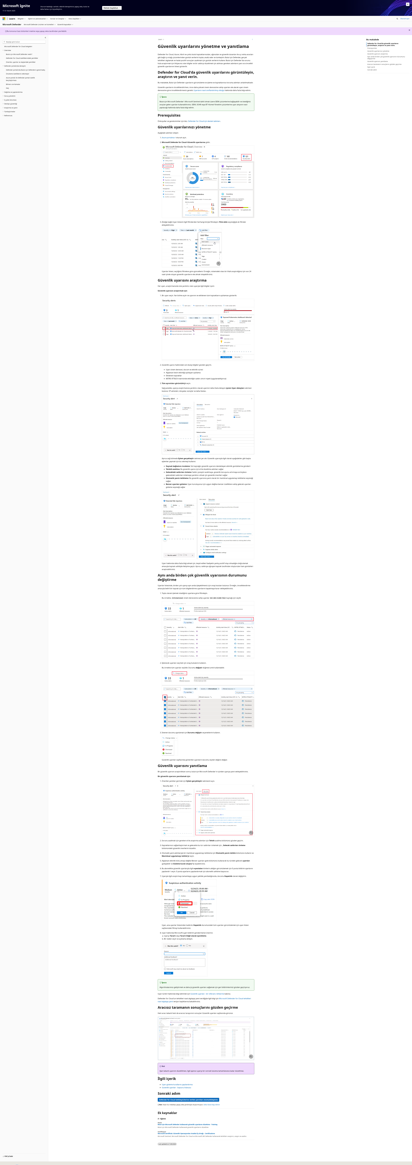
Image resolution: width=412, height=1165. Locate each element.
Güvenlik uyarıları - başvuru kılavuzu (176, 1087)
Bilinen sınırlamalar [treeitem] (13, 84)
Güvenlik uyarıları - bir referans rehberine (207, 994)
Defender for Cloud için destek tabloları (204, 121)
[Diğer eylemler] (252, 39)
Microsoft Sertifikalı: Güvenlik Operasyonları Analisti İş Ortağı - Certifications (186, 1133)
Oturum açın (404, 19)
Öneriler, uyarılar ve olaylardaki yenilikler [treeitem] (21, 62)
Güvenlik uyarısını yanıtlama (377, 61)
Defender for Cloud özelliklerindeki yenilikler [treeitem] (22, 58)
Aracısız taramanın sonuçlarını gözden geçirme (384, 64)
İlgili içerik (371, 67)
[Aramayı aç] (397, 19)
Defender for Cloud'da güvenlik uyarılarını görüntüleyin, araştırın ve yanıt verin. (382, 44)
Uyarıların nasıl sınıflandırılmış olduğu (209, 90)
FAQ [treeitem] (7, 88)
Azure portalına (168, 137)
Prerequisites (372, 48)
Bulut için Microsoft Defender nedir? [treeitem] (19, 54)
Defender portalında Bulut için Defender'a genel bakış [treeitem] (25, 70)
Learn (160, 39)
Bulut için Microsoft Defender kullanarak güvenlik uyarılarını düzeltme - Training (187, 1124)
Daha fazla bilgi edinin (212, 1105)
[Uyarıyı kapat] (407, 4)
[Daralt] (45, 37)
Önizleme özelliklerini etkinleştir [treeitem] (17, 74)
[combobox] (24, 41)
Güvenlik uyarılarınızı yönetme (378, 51)
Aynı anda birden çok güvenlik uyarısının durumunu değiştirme (386, 58)
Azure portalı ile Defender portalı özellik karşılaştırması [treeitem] (20, 79)
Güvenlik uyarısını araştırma (377, 54)
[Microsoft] (4, 18)
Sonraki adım (372, 70)
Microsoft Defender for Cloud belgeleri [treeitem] (18, 46)
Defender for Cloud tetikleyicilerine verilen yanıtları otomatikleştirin (188, 1100)
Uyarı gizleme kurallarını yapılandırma (177, 1084)
